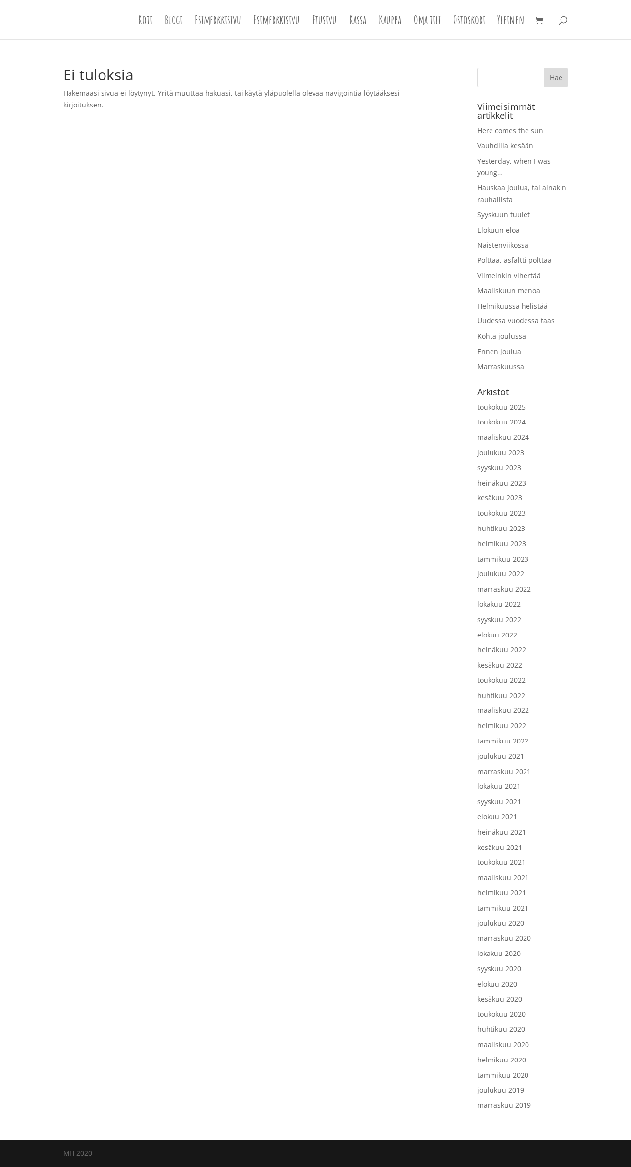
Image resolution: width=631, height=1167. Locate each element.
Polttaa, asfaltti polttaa (514, 260)
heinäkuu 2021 (501, 832)
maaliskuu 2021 (503, 877)
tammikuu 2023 (502, 559)
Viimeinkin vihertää (509, 275)
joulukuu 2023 (500, 452)
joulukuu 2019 (500, 1090)
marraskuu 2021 (504, 771)
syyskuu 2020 (499, 968)
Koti (145, 21)
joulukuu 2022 (500, 573)
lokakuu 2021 (499, 786)
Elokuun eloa (498, 230)
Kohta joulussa (501, 336)
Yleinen (511, 21)
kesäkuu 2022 (499, 665)
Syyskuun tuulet (503, 214)
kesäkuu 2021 (499, 847)
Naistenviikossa (502, 244)
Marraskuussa (500, 366)
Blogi (173, 21)
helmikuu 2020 (501, 1059)
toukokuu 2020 (501, 1014)
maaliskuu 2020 (503, 1044)
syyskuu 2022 (499, 619)
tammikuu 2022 (502, 740)
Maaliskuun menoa (508, 290)
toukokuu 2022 (501, 680)
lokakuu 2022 (499, 604)
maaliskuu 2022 (503, 710)
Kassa (357, 21)
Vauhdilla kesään (505, 145)
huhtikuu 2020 (501, 1029)
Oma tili (427, 21)
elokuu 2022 (497, 634)
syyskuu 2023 (499, 467)
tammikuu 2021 (502, 908)
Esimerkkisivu (218, 21)
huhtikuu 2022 (501, 695)
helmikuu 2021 (501, 892)
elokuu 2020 (497, 984)
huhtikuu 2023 (501, 528)
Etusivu (324, 21)
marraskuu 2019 (504, 1105)
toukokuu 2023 (501, 513)
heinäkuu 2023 (501, 483)
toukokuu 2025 (501, 407)
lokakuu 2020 (499, 953)
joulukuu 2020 (500, 923)
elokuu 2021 (497, 816)
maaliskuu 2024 (503, 437)
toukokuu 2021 (501, 862)
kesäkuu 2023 (499, 497)
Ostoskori (469, 21)
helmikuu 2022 (501, 725)
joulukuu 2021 (500, 756)
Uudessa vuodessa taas (516, 320)
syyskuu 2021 (499, 801)
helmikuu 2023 (501, 543)
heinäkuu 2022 (501, 649)
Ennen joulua (499, 351)
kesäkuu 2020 (499, 999)
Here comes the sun (510, 130)
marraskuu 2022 (504, 589)
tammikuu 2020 (502, 1075)
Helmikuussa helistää (512, 306)
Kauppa (390, 21)
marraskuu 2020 (504, 938)
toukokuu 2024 (501, 421)
